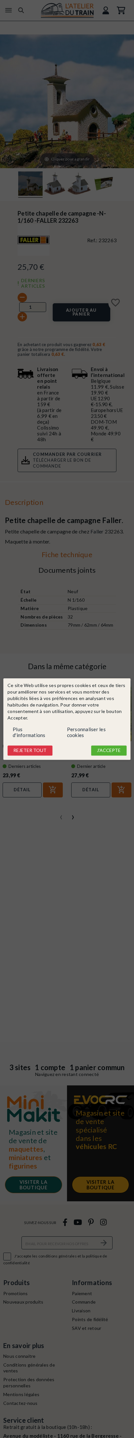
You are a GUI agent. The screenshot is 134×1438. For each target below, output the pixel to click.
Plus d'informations (29, 732)
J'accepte (109, 750)
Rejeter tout (30, 750)
